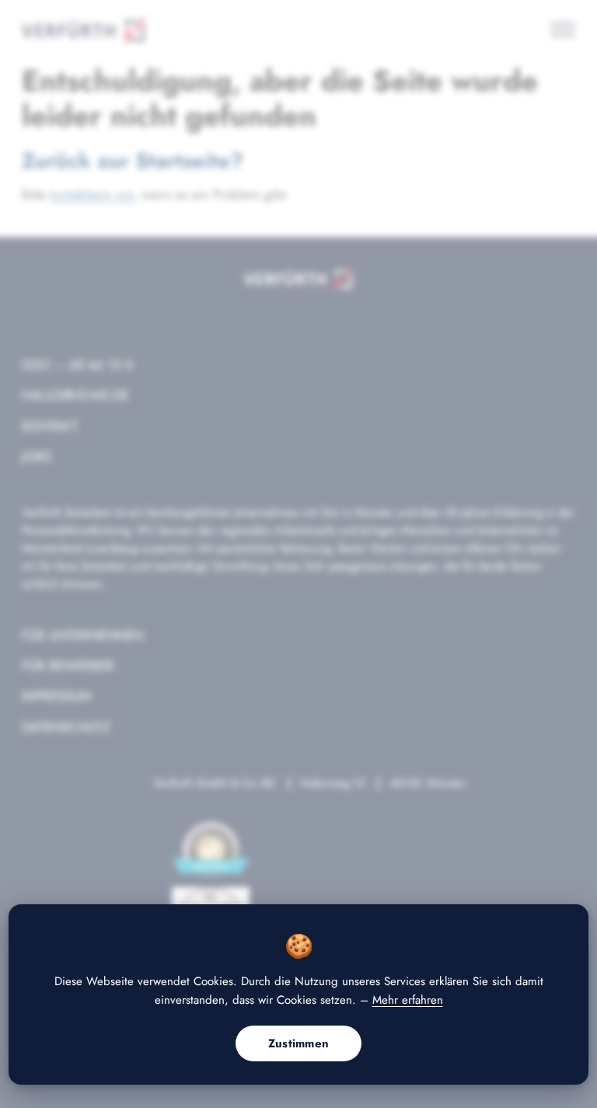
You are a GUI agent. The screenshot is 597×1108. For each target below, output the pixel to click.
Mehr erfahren (407, 999)
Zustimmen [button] (299, 1043)
